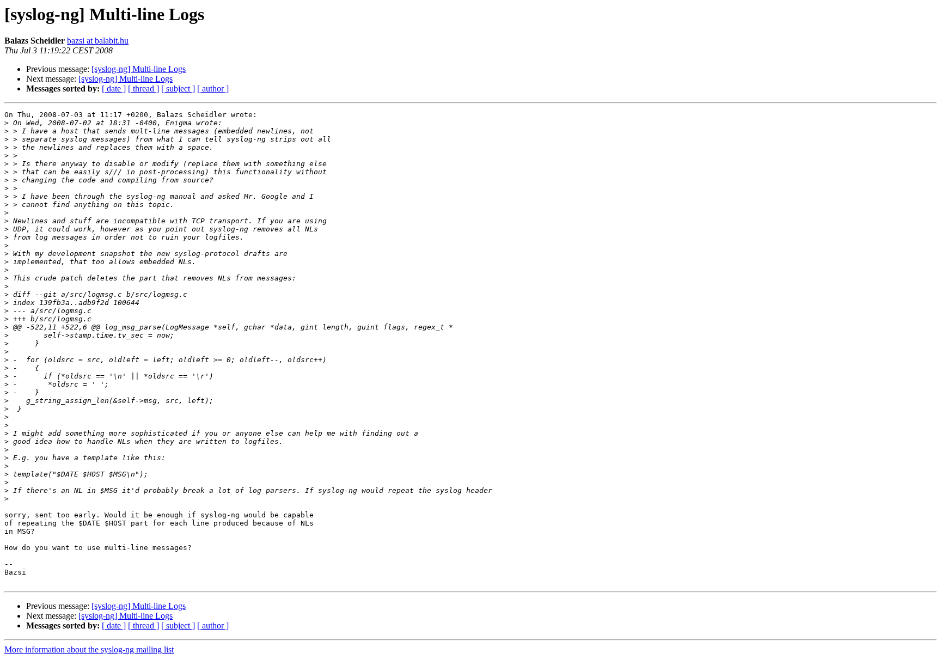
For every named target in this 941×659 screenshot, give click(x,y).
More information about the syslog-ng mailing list (89, 649)
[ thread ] (143, 88)
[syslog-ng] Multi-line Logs (138, 69)
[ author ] (213, 88)
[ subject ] (178, 88)
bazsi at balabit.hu (98, 40)
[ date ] (114, 88)
